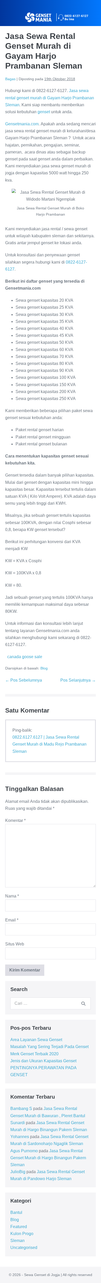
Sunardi (17, 1123)
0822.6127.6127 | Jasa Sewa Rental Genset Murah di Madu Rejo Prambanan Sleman (49, 744)
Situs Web (14, 944)
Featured (18, 1226)
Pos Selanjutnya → (78, 680)
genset (44, 112)
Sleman (17, 1240)
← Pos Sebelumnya (23, 680)
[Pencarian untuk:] (50, 1003)
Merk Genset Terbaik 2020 (34, 1054)
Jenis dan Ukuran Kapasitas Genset (43, 1061)
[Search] (83, 1003)
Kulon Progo (21, 1233)
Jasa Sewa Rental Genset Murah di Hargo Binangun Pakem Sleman (48, 1158)
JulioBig (17, 1172)
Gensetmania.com (22, 124)
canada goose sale (24, 657)
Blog (44, 668)
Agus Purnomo (24, 1151)
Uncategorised (23, 1247)
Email (11, 920)
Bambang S (21, 1108)
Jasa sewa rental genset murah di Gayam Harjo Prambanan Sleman (49, 97)
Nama (12, 896)
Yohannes (19, 1136)
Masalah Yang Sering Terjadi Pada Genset (49, 1046)
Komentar (15, 820)
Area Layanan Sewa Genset (36, 1039)
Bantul (16, 1212)
